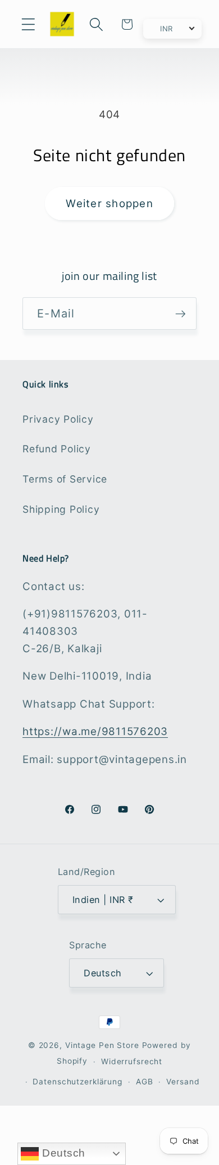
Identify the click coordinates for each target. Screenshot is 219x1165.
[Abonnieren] (180, 313)
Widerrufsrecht (131, 1061)
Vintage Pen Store (102, 1045)
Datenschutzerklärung (77, 1081)
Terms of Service (64, 479)
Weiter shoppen (109, 203)
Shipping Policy (60, 509)
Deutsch (62, 1153)
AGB (144, 1081)
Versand (182, 1081)
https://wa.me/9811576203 (95, 731)
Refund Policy (56, 449)
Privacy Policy (58, 419)
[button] (28, 24)
